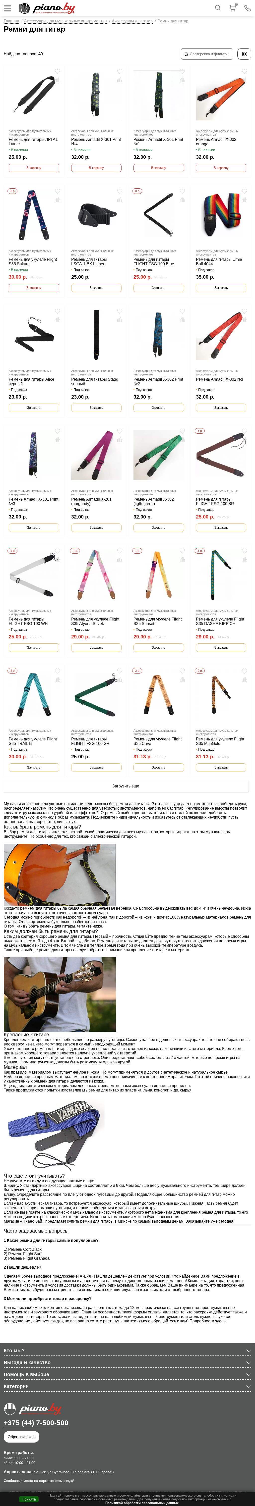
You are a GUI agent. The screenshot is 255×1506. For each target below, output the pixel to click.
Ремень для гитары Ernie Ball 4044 (219, 261)
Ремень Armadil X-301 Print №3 (33, 501)
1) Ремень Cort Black (23, 1249)
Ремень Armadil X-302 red (219, 379)
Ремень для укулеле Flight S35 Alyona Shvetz (95, 621)
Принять (29, 1499)
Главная (11, 21)
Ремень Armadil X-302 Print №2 (158, 381)
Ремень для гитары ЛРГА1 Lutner (33, 141)
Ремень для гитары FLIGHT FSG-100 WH (28, 621)
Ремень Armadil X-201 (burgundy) (91, 501)
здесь (220, 1321)
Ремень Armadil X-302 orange (216, 141)
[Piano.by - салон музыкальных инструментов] (47, 8)
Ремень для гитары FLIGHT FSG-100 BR (215, 501)
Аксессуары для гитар (132, 21)
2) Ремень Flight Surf (22, 1254)
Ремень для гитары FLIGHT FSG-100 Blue (153, 261)
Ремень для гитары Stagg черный (94, 381)
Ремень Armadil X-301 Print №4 (96, 141)
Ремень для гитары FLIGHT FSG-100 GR (90, 741)
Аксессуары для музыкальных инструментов (65, 21)
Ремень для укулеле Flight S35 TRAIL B (33, 741)
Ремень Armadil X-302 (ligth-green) (153, 501)
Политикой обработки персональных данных (142, 1503)
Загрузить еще (125, 786)
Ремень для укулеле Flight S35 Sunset (157, 621)
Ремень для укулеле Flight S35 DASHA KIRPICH (220, 621)
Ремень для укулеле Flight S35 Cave (157, 741)
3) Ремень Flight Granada (27, 1258)
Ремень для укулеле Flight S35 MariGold (220, 741)
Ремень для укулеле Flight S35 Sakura (33, 261)
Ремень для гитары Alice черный (31, 381)
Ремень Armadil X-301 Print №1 (158, 141)
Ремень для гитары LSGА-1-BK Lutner (89, 261)
